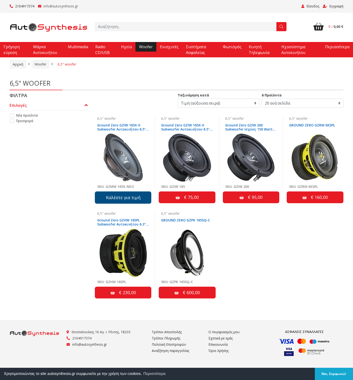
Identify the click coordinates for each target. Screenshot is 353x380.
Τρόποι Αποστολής (167, 332)
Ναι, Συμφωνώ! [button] (334, 374)
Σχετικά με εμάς (220, 338)
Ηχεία (126, 46)
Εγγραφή (335, 6)
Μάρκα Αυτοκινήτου (45, 49)
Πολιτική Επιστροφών (169, 344)
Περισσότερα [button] (154, 374)
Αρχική (18, 64)
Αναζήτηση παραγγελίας (170, 350)
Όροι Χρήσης (218, 350)
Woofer (146, 46)
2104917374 (24, 6)
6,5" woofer (67, 64)
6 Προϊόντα (272, 95)
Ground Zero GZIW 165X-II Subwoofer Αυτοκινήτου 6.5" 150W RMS (121, 129)
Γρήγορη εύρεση (12, 49)
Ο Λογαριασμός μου (224, 332)
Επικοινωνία (218, 344)
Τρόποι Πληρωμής (166, 338)
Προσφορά (24, 121)
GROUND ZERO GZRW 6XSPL (312, 125)
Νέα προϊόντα (27, 115)
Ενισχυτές (169, 46)
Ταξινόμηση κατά (193, 95)
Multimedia (78, 46)
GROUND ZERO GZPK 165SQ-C (185, 220)
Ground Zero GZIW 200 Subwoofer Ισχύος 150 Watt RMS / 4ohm (249, 129)
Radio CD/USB (102, 49)
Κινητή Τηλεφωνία (259, 49)
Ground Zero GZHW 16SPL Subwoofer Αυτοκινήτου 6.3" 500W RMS (121, 224)
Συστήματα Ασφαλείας (196, 49)
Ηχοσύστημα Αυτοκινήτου (293, 49)
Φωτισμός (232, 46)
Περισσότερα (337, 46)
